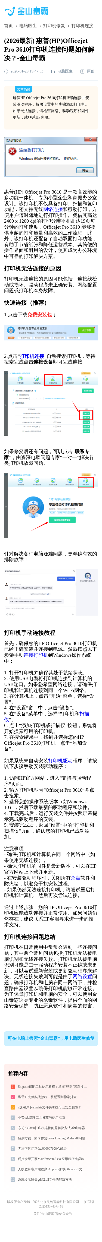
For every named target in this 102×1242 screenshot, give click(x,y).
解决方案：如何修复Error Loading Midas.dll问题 (51, 1138)
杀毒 (76, 878)
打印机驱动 (60, 760)
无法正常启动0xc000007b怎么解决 (42, 1149)
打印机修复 (54, 25)
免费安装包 (39, 314)
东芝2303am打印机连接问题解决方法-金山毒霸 (51, 1128)
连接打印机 (36, 655)
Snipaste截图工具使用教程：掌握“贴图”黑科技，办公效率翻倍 (53, 1087)
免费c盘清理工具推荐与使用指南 (41, 1118)
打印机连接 (32, 356)
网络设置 (82, 976)
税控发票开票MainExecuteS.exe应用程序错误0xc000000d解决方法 (53, 1159)
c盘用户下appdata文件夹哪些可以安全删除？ (49, 1107)
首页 (8, 25)
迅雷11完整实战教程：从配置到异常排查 (47, 1097)
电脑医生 (28, 25)
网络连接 (53, 209)
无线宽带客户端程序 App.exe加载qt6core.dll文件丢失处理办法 (53, 1169)
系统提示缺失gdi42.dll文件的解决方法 (45, 1179)
